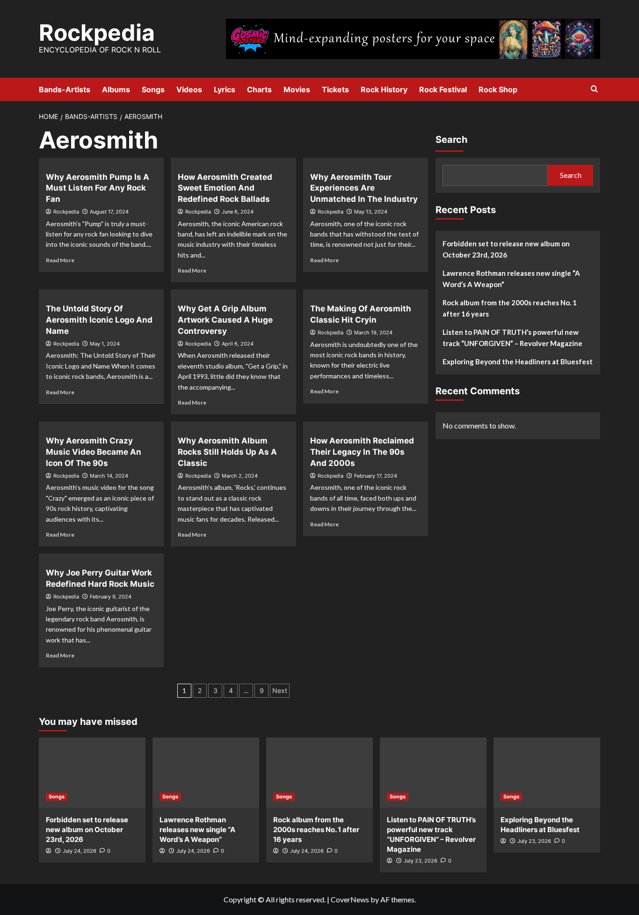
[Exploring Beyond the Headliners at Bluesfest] (547, 773)
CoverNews (350, 899)
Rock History (384, 89)
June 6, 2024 (238, 211)
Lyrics (224, 89)
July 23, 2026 (420, 860)
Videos (189, 89)
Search (451, 139)
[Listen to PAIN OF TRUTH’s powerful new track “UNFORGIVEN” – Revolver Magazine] (433, 773)
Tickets (335, 89)
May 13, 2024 (370, 211)
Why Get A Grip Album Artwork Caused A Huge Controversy (225, 320)
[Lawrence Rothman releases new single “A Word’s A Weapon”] (205, 773)
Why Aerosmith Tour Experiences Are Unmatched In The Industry (364, 188)
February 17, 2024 (375, 475)
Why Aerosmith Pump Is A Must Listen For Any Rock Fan (97, 188)
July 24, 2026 (79, 851)
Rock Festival (443, 89)
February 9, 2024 (110, 596)
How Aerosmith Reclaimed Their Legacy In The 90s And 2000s (362, 452)
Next (279, 690)
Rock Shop (498, 89)
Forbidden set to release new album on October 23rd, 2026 (506, 249)
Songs (153, 89)
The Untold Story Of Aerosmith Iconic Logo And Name (99, 320)
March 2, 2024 (240, 475)
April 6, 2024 (238, 343)
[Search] (594, 89)
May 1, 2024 (105, 343)
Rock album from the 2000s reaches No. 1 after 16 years (510, 308)
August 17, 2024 (109, 211)
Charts (259, 89)
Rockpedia (97, 32)
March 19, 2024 (373, 332)
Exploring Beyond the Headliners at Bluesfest (518, 361)
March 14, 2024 (109, 475)
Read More (60, 260)
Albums (116, 89)
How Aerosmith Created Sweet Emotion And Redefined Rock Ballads (225, 188)
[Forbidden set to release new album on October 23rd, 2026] (92, 773)
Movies (296, 89)
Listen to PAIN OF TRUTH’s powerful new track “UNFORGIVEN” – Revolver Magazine (512, 337)
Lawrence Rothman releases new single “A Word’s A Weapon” (511, 278)
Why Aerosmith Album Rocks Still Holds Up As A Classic (227, 452)
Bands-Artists (64, 89)
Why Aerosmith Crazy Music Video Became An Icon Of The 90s (93, 452)
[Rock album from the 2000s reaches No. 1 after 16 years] (319, 773)
